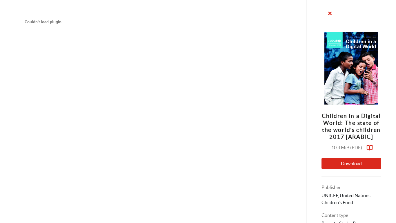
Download (351, 163)
